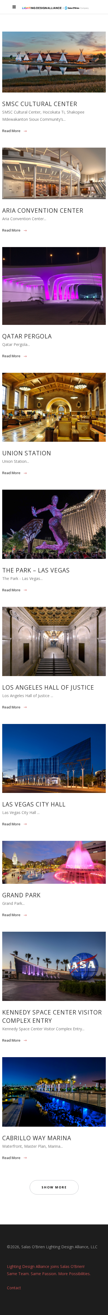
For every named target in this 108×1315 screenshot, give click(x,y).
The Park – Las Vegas (36, 570)
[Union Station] (54, 407)
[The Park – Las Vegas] (54, 524)
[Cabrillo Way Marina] (54, 1092)
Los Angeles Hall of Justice (48, 687)
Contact (14, 1287)
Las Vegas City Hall (34, 804)
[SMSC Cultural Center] (54, 62)
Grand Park (21, 895)
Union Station (26, 453)
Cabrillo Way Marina (36, 1138)
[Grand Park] (54, 862)
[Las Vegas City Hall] (54, 758)
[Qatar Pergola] (54, 286)
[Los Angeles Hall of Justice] (54, 641)
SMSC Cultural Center (39, 104)
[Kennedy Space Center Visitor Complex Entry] (54, 966)
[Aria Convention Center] (54, 173)
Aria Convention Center (42, 210)
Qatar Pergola (27, 336)
